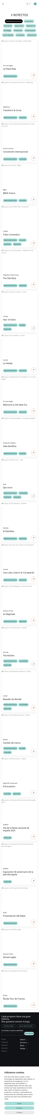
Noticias (4, 1051)
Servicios (4, 1045)
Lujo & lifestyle (8, 35)
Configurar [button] (19, 1112)
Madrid (22, 1039)
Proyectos (4, 1042)
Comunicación (30, 30)
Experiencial (31, 26)
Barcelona (23, 1042)
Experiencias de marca (13, 21)
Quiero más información (26, 1026)
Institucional (31, 35)
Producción (18, 30)
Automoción (19, 26)
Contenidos (20, 35)
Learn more (19, 41)
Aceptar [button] (19, 1103)
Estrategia (7, 30)
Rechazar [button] (19, 1108)
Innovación (8, 26)
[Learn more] (33, 75)
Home (3, 1039)
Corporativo (29, 21)
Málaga (22, 1048)
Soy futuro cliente (9, 1026)
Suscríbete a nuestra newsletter (12, 1030)
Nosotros (4, 1048)
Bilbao (22, 1045)
